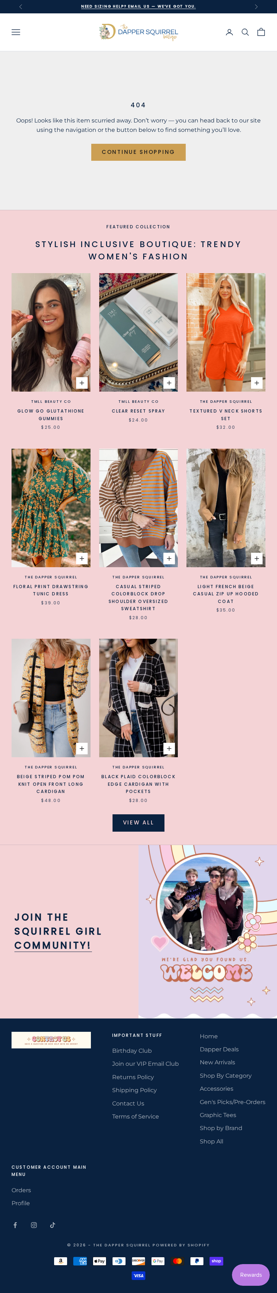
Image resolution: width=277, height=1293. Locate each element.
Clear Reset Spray (139, 411)
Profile (21, 1203)
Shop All (211, 1141)
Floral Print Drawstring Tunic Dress (51, 590)
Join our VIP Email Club (145, 1063)
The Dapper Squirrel (226, 401)
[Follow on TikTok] (52, 1225)
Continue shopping (138, 152)
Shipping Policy (134, 1090)
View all (138, 822)
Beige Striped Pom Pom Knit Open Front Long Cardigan (51, 783)
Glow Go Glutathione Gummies (50, 414)
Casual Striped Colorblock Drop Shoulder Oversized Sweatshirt (138, 597)
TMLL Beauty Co (51, 401)
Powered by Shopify (181, 1245)
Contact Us (128, 1103)
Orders (21, 1190)
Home (209, 1036)
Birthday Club (132, 1050)
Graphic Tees (218, 1115)
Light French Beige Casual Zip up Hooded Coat (226, 593)
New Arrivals (217, 1062)
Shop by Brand (221, 1128)
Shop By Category (226, 1075)
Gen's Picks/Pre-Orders (232, 1102)
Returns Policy (133, 1077)
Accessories (216, 1088)
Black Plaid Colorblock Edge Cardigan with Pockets (138, 783)
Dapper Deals (219, 1049)
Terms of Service (135, 1116)
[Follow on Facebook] (15, 1225)
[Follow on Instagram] (34, 1225)
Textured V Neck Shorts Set (226, 414)
